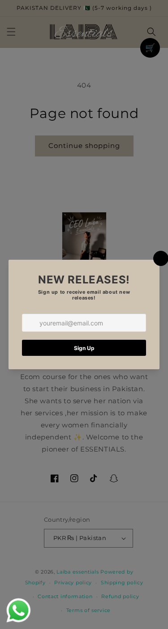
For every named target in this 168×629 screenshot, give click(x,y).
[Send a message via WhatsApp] (18, 610)
